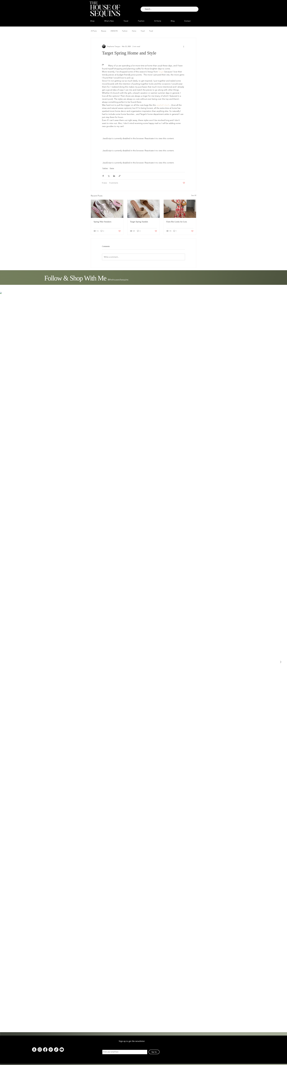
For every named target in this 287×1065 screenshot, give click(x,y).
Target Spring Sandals (139, 222)
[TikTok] (56, 1049)
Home (134, 31)
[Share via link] (119, 176)
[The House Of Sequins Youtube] (62, 1049)
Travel (143, 31)
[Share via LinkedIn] (114, 176)
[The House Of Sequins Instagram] (40, 1049)
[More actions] (183, 46)
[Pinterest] (51, 1049)
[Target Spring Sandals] (143, 209)
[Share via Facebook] (103, 176)
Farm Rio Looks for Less (176, 222)
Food (151, 31)
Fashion (124, 31)
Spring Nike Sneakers (102, 222)
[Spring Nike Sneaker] (107, 209)
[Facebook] (45, 1049)
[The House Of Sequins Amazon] (34, 1049)
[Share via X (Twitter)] (109, 176)
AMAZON (114, 31)
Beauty (103, 31)
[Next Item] (280, 662)
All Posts (94, 31)
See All (193, 195)
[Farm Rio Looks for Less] (180, 209)
